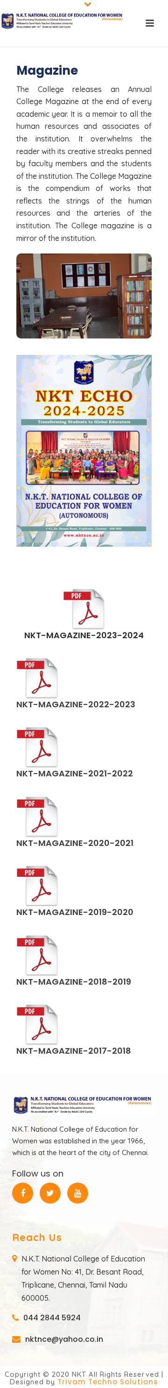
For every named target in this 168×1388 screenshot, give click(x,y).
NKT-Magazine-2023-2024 (84, 635)
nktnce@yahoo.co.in (64, 1339)
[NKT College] (63, 21)
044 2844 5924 (52, 1318)
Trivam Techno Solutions (107, 1382)
